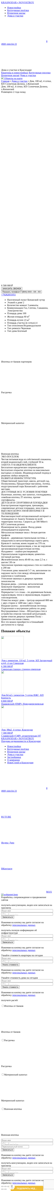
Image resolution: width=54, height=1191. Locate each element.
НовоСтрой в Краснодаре (20, 762)
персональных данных (23, 925)
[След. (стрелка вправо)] (5, 1189)
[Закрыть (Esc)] (2, 1186)
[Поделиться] (5, 1186)
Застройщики (14, 757)
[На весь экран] (8, 1186)
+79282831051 (8, 294)
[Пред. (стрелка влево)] (2, 1189)
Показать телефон (21, 292)
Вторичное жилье (16, 13)
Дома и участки (15, 15)
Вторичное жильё (10, 75)
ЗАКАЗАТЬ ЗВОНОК (11, 289)
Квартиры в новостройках (14, 72)
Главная (5, 81)
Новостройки (14, 7)
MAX (49, 892)
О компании (13, 760)
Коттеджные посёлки (18, 10)
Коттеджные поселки (40, 72)
